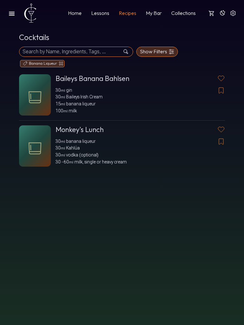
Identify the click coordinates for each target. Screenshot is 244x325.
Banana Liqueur (43, 63)
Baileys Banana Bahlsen (92, 78)
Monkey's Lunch (80, 129)
